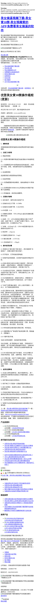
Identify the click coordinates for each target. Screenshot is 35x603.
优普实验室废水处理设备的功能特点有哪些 (18, 499)
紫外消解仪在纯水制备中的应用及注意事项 (18, 489)
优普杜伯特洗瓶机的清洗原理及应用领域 (14, 410)
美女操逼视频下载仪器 (11, 66)
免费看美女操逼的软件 (11, 72)
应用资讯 (7, 76)
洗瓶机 (6, 552)
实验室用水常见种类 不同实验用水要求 (17, 483)
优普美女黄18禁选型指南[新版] (14, 443)
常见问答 (7, 78)
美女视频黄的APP (10, 70)
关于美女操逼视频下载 (11, 82)
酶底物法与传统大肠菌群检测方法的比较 (17, 510)
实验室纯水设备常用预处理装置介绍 (16, 491)
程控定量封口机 (9, 74)
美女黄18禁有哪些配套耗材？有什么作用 (17, 459)
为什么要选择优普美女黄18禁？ (14, 457)
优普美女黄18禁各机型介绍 (13, 487)
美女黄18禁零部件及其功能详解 (17, 408)
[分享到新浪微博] (1, 473)
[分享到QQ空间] (3, 473)
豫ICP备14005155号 (7, 541)
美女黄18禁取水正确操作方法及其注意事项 (18, 445)
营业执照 (17, 541)
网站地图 (7, 562)
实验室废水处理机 (10, 554)
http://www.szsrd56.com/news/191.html (17, 414)
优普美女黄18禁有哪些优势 (13, 485)
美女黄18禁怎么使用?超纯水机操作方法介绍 (19, 501)
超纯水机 (11, 129)
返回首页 (4, 596)
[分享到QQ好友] (6, 473)
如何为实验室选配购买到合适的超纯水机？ (18, 455)
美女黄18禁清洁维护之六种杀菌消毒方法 (17, 447)
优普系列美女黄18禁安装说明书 (14, 449)
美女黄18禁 (4, 55)
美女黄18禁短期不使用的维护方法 (15, 451)
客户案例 (7, 80)
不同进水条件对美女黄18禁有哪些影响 (17, 461)
